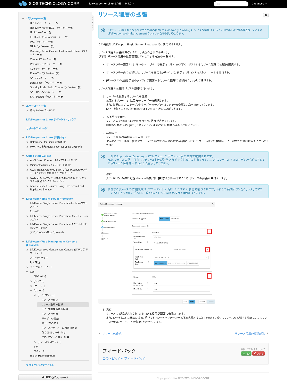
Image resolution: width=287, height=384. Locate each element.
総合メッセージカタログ (42, 110)
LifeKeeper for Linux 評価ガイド (46, 137)
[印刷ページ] (266, 15)
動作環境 (35, 262)
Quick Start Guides (38, 155)
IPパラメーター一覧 (40, 32)
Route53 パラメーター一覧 (44, 73)
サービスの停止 (50, 323)
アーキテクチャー (39, 257)
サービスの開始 (50, 318)
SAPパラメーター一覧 (42, 78)
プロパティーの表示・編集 (55, 337)
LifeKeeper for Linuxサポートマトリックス (51, 119)
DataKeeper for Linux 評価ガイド (48, 142)
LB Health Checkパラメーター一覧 (49, 37)
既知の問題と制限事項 (42, 356)
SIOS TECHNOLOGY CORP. (54, 3)
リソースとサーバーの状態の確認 (59, 327)
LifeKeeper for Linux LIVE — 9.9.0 (110, 3)
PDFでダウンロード (56, 377)
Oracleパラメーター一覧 (43, 59)
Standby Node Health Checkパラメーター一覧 (55, 87)
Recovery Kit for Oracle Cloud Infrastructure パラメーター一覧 (58, 53)
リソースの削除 (50, 313)
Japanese (258, 3)
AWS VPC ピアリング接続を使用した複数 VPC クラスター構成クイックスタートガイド (58, 179)
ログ (36, 346)
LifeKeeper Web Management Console (133, 33)
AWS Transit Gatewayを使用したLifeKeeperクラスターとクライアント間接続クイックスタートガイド (58, 171)
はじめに (34, 211)
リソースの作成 (50, 299)
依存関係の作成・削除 (54, 332)
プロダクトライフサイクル (40, 365)
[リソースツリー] (46, 295)
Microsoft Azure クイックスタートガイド (50, 165)
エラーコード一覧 (36, 105)
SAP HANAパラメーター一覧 (46, 92)
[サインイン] (40, 276)
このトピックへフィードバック (124, 358)
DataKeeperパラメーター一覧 (46, 82)
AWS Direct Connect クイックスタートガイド (53, 160)
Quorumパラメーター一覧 (44, 68)
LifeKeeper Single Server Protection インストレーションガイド (59, 218)
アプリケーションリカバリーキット (47, 232)
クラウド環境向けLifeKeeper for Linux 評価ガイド (56, 146)
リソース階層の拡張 (52, 304)
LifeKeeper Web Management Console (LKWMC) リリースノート (59, 251)
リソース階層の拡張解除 (55, 309)
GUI (32, 271)
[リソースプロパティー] (49, 342)
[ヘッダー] (39, 281)
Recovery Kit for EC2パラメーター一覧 (51, 27)
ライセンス (39, 351)
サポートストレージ (36, 128)
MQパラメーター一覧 (41, 41)
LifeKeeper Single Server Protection (50, 198)
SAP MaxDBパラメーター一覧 (46, 96)
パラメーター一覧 (36, 18)
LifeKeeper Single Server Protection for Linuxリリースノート (58, 205)
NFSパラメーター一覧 (42, 46)
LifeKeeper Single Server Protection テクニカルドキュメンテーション (58, 226)
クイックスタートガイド (41, 267)
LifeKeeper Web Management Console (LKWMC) (51, 243)
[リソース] (39, 290)
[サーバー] (39, 285)
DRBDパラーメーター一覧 (44, 23)
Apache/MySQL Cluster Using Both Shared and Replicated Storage (57, 188)
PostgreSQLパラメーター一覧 (46, 64)
